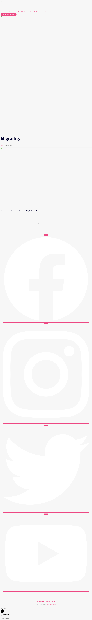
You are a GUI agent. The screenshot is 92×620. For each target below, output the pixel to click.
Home (3, 11)
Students (11, 11)
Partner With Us (34, 11)
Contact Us (44, 11)
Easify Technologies (51, 604)
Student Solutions (22, 11)
